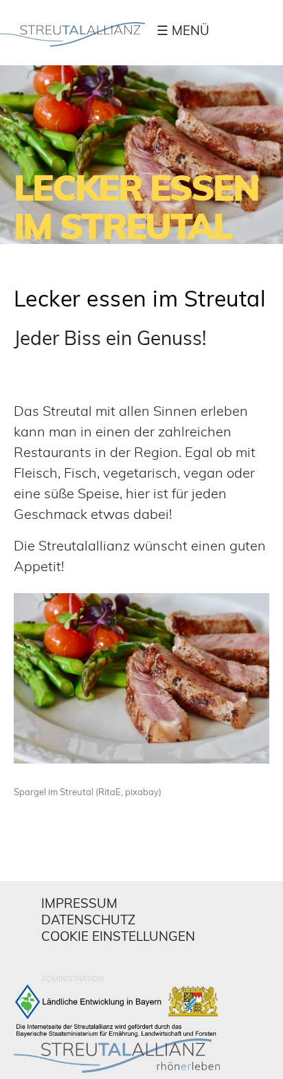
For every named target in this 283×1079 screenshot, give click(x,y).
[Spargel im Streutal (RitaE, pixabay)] (141, 682)
